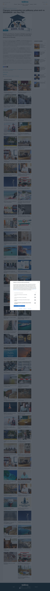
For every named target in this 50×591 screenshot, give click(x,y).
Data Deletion (20, 308)
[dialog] (25, 295)
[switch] (35, 294)
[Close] (38, 282)
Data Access (25, 308)
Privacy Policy (29, 308)
